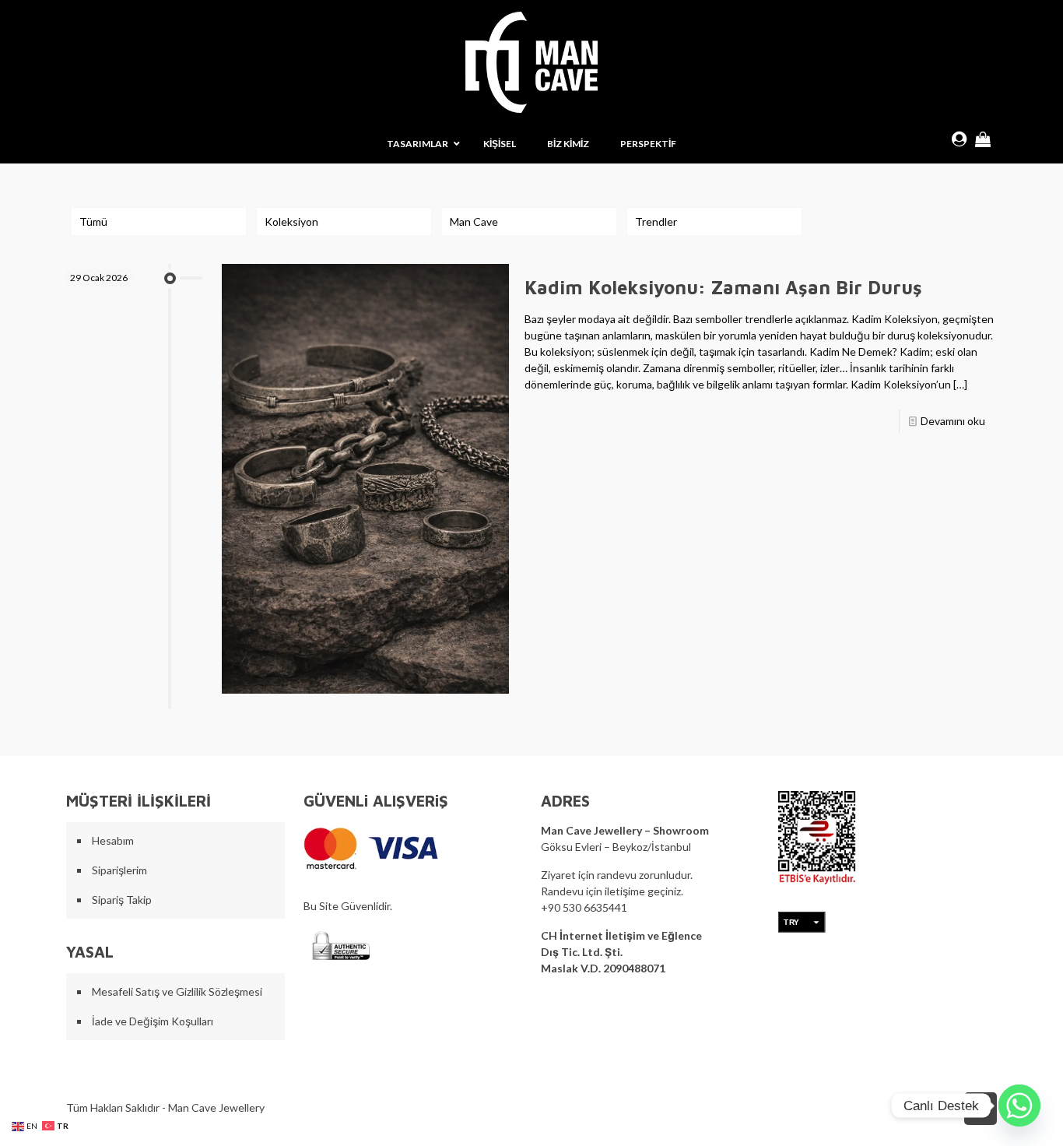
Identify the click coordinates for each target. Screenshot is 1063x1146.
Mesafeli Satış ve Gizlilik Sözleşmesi (177, 991)
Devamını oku (953, 420)
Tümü (93, 221)
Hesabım (113, 840)
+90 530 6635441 (584, 907)
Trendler (656, 221)
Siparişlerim (119, 870)
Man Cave (474, 221)
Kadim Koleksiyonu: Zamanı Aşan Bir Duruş (723, 287)
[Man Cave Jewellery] (531, 62)
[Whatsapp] (1019, 1105)
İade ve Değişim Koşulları (152, 1021)
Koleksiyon (291, 221)
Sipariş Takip (122, 899)
